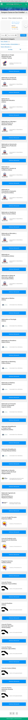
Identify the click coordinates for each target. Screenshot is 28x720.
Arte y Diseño (4, 41)
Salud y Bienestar (5, 47)
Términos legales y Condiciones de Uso (14, 718)
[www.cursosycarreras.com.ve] (14, 4)
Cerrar (26, 1)
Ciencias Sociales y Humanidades (9, 44)
